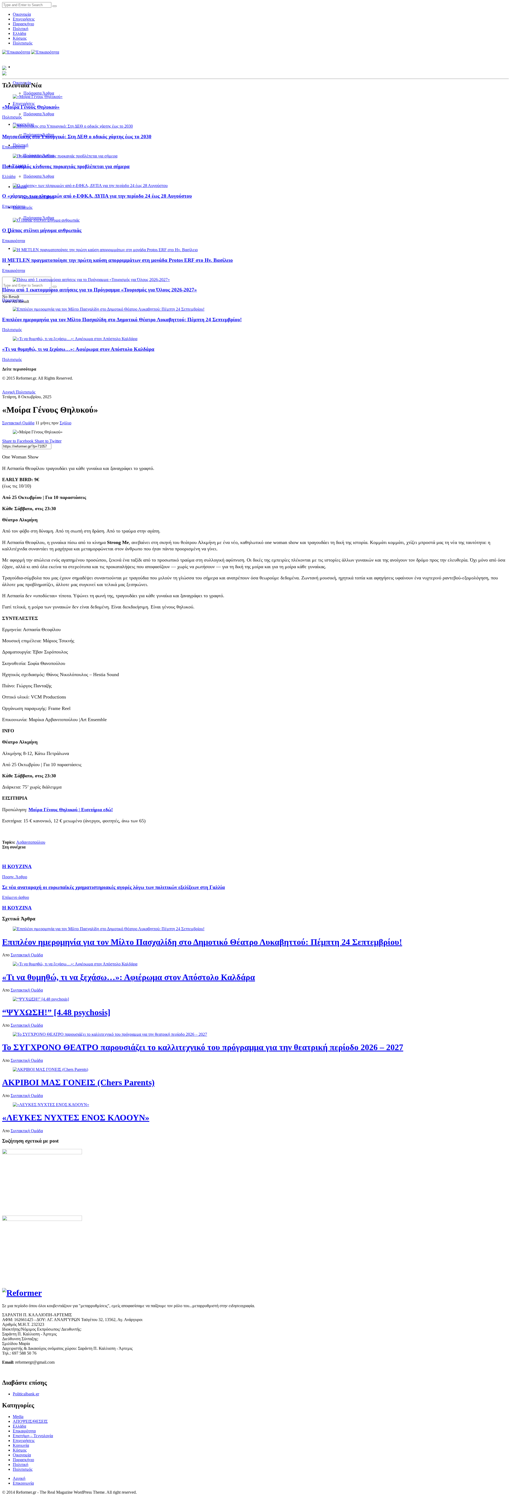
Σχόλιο (65, 423)
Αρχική (8, 392)
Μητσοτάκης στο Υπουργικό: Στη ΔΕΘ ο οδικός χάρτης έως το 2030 (76, 136)
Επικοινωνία (23, 1483)
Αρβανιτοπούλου (30, 842)
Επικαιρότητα (13, 147)
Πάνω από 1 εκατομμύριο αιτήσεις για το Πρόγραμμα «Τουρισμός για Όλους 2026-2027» (99, 290)
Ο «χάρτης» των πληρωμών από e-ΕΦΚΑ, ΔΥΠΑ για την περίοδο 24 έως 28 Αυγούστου (97, 196)
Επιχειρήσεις (24, 19)
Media (18, 1416)
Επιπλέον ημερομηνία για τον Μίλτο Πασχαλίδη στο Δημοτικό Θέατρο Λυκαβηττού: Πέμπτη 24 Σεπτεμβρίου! (122, 319)
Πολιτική (20, 28)
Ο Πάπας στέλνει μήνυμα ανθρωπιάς (41, 230)
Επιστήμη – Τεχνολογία (33, 1435)
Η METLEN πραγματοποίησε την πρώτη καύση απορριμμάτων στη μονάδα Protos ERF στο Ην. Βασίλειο (117, 260)
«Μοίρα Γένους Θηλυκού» (31, 107)
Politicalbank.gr (26, 1394)
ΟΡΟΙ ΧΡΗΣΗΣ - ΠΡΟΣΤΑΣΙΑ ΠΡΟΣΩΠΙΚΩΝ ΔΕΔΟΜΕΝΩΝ (58, 1371)
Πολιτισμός (22, 43)
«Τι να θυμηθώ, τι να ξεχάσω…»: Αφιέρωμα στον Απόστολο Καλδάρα (78, 349)
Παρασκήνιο (23, 24)
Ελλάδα (19, 33)
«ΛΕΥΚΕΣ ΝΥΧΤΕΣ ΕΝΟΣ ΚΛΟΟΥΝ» (75, 1117)
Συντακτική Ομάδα (18, 423)
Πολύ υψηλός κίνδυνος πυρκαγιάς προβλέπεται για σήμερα (66, 166)
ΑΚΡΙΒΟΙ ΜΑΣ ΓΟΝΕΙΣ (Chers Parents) (78, 1082)
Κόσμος (20, 38)
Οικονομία (22, 14)
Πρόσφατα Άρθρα (38, 93)
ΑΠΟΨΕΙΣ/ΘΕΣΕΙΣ (30, 1421)
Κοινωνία (21, 1445)
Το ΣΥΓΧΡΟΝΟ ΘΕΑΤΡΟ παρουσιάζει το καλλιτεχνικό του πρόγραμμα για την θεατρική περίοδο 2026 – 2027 (202, 1047)
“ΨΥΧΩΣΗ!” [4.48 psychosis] (56, 1012)
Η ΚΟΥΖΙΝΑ (17, 866)
